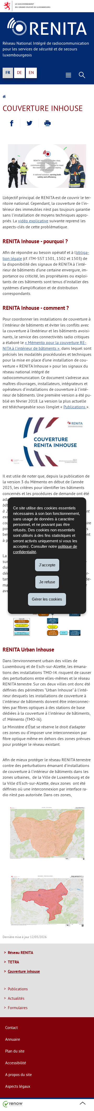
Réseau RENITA (20, 952)
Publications (74, 407)
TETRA (13, 961)
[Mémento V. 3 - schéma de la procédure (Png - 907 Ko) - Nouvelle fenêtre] (47, 635)
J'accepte (47, 564)
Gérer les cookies (47, 599)
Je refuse (47, 582)
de (19, 72)
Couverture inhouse (24, 971)
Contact (11, 1028)
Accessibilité (15, 1063)
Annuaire (12, 1039)
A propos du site (18, 1075)
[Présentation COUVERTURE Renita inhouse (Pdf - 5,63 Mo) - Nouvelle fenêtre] (47, 465)
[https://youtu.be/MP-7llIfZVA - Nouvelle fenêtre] (47, 186)
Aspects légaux (17, 1086)
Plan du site (15, 1051)
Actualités (16, 998)
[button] (68, 75)
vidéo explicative (33, 221)
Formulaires (17, 1008)
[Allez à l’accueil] (4, 97)
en (31, 72)
